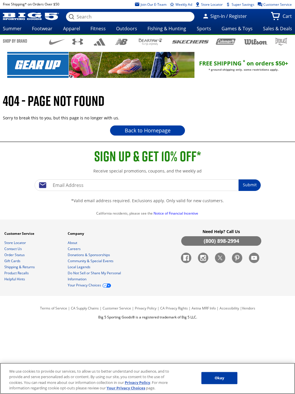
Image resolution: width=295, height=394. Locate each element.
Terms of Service (53, 308)
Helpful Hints (15, 279)
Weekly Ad (183, 4)
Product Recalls (17, 273)
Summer (12, 28)
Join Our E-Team (153, 4)
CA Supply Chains (85, 308)
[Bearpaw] (150, 42)
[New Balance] (121, 41)
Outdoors (126, 28)
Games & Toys (237, 28)
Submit (250, 184)
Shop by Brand (15, 41)
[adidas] (100, 42)
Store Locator (211, 4)
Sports (204, 28)
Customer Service (277, 4)
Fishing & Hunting (167, 28)
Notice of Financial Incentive (176, 213)
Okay (219, 377)
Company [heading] (76, 233)
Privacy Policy (145, 308)
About (73, 242)
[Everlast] (281, 42)
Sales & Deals (277, 28)
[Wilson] (256, 41)
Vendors (248, 308)
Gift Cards (12, 260)
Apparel (71, 28)
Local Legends (79, 266)
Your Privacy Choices (126, 388)
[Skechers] (190, 41)
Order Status (15, 254)
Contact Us (13, 248)
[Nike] (57, 41)
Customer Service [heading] (19, 233)
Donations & (89, 254)
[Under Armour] (77, 41)
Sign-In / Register (228, 16)
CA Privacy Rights (174, 308)
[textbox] (147, 185)
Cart (288, 18)
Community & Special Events (91, 260)
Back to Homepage (148, 130)
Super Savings (242, 4)
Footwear (42, 28)
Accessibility (229, 308)
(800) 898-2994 (221, 240)
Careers (75, 248)
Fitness (98, 28)
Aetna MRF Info (204, 308)
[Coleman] (225, 41)
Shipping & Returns (20, 266)
